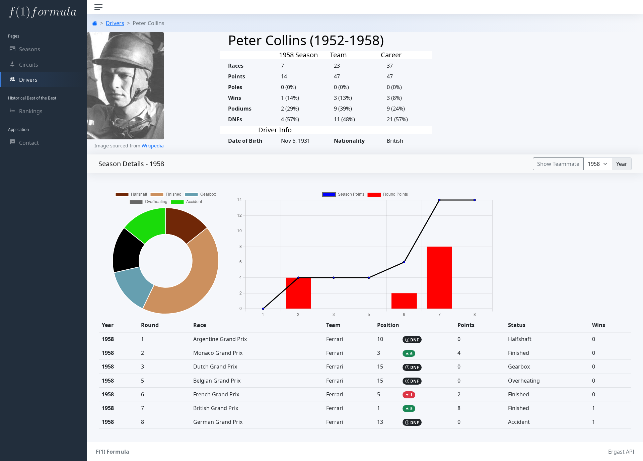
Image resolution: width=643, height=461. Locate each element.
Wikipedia (153, 145)
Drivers (115, 23)
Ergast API (621, 451)
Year (621, 164)
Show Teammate (558, 164)
